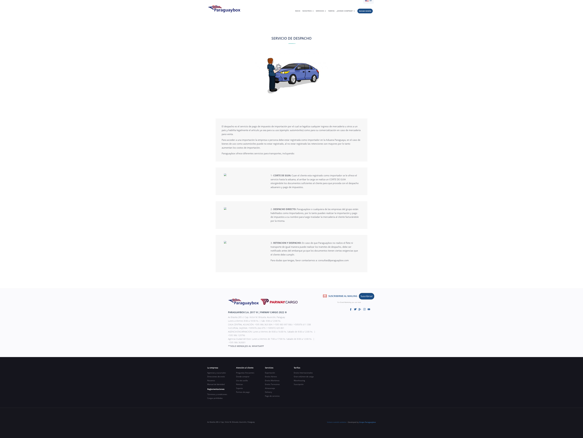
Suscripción (298, 384)
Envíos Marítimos (272, 380)
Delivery (268, 392)
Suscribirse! (367, 296)
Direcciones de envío (216, 376)
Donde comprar (242, 376)
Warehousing (299, 380)
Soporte (239, 388)
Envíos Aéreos (271, 376)
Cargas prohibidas (215, 398)
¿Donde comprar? (345, 11)
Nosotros (307, 11)
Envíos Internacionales (303, 372)
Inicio (297, 11)
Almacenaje (270, 388)
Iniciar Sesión (365, 11)
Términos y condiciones (217, 394)
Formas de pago (243, 392)
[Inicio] (225, 8)
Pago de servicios (272, 396)
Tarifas (331, 11)
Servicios (320, 11)
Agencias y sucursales (216, 372)
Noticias (239, 384)
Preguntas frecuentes (245, 372)
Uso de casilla (242, 380)
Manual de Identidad (216, 384)
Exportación (270, 372)
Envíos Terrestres (272, 384)
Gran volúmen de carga (304, 376)
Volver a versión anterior (336, 422)
